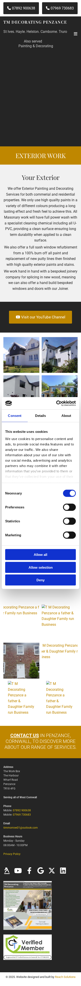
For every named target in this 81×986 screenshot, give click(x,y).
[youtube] (18, 870)
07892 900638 (22, 810)
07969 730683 (22, 814)
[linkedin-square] (63, 870)
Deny (40, 580)
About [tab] (66, 416)
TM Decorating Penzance (35, 22)
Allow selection (41, 567)
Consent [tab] (14, 416)
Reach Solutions (65, 977)
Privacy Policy (11, 854)
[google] (40, 870)
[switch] (69, 507)
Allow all (40, 555)
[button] (21, 8)
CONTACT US (24, 735)
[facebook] (29, 870)
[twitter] (51, 870)
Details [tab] (40, 416)
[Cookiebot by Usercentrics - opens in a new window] (57, 403)
